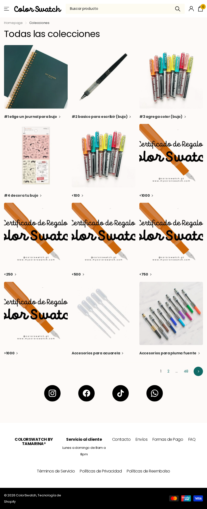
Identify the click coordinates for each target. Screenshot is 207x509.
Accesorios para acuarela (96, 353)
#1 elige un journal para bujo (31, 116)
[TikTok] (120, 393)
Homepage (13, 22)
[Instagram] (52, 393)
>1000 (9, 353)
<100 (76, 195)
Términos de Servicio (56, 471)
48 (186, 371)
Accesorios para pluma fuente (168, 353)
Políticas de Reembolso (148, 471)
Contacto (121, 439)
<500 (77, 274)
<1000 (144, 195)
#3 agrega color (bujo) (161, 116)
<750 (144, 274)
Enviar (178, 9)
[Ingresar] (191, 8)
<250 (9, 274)
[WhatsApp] (154, 393)
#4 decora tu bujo (21, 195)
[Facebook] (86, 393)
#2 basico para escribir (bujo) (100, 116)
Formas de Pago (167, 439)
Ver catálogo (7, 9)
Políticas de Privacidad (101, 471)
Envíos (141, 439)
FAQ (192, 439)
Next (198, 371)
